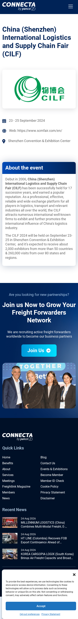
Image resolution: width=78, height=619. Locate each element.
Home (6, 457)
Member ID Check (52, 481)
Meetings (8, 481)
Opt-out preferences (30, 614)
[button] (74, 574)
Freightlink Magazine (16, 486)
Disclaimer (48, 498)
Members (8, 492)
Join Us (36, 350)
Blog (44, 457)
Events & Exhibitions (54, 469)
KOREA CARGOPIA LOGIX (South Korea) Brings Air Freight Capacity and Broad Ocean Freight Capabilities (47, 556)
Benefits (7, 463)
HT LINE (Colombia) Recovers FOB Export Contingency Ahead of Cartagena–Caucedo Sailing (44, 540)
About (6, 469)
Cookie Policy (49, 486)
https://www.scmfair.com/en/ (39, 131)
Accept (41, 606)
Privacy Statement (50, 614)
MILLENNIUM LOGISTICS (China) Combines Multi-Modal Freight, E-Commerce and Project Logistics (43, 525)
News (6, 498)
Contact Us (48, 463)
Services (7, 475)
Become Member (52, 475)
